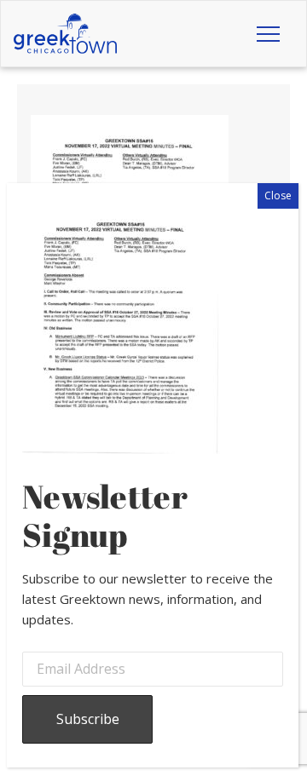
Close (278, 195)
